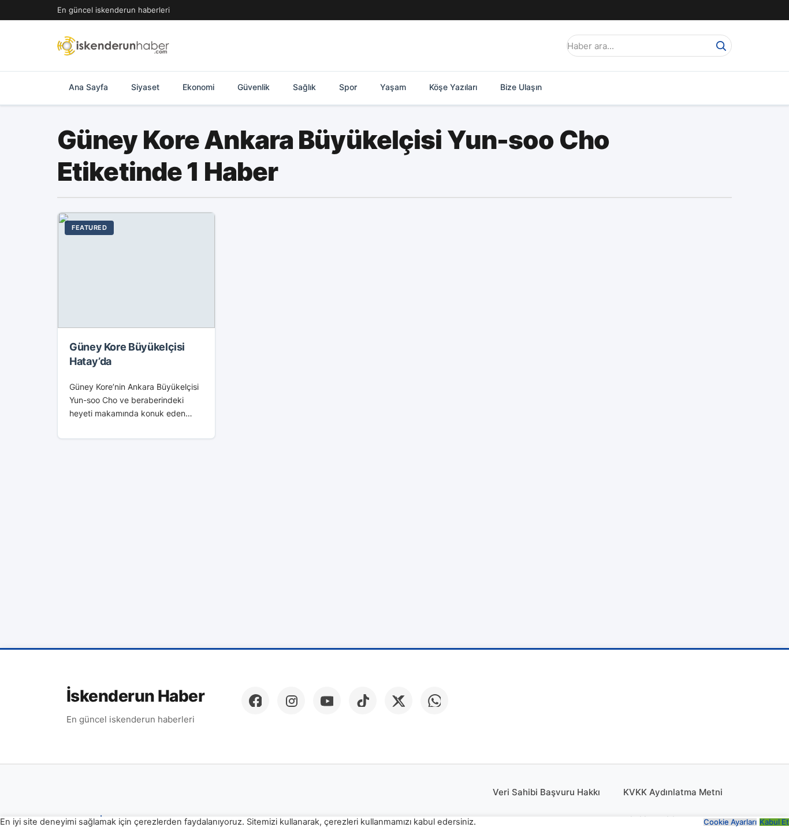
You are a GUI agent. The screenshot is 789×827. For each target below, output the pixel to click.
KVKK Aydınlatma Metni (673, 792)
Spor (348, 87)
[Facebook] (255, 700)
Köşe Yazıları (453, 87)
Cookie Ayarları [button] (730, 822)
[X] (398, 700)
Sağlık (304, 87)
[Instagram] (291, 700)
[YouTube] (327, 700)
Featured (89, 227)
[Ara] (720, 45)
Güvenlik (253, 87)
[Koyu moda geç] (547, 45)
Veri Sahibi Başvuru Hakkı (546, 792)
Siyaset (145, 87)
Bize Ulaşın (521, 87)
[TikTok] (363, 700)
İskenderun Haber (135, 696)
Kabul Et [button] (774, 822)
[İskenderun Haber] (113, 45)
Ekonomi (198, 87)
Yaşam (393, 87)
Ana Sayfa (88, 87)
